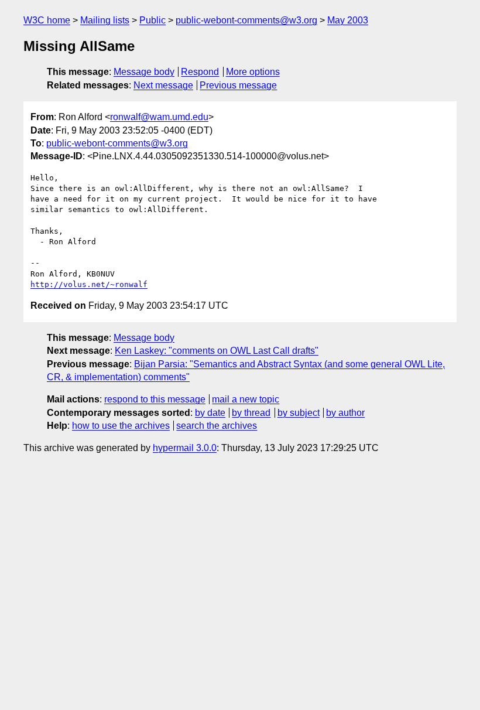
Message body (144, 72)
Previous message (238, 85)
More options (253, 72)
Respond (200, 72)
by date (210, 413)
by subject (298, 413)
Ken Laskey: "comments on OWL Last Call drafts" (216, 351)
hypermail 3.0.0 (185, 448)
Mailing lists (104, 20)
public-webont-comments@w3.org (246, 20)
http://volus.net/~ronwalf (89, 284)
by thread (251, 413)
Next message (163, 85)
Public (152, 20)
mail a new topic (245, 399)
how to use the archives (121, 426)
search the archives (216, 426)
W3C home (46, 20)
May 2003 (347, 20)
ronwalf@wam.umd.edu (159, 117)
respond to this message (154, 399)
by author (345, 413)
